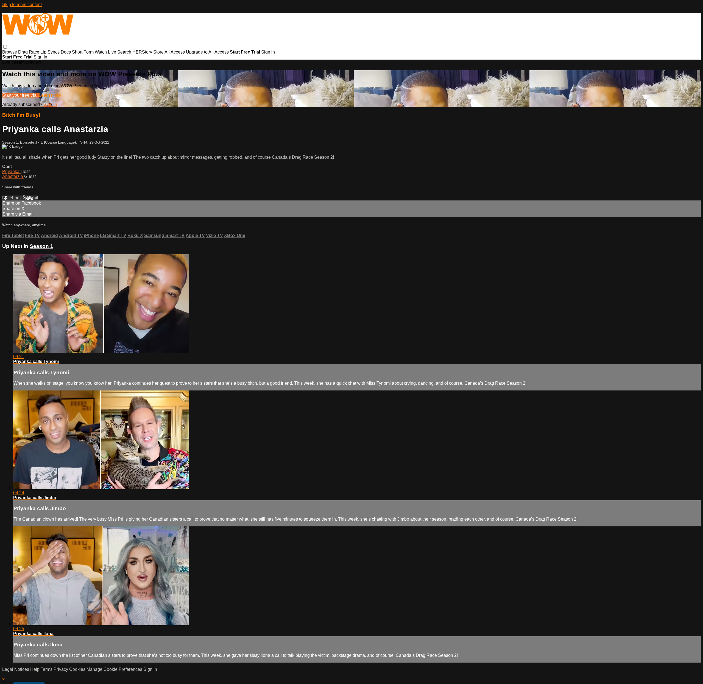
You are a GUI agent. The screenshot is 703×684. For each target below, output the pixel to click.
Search (124, 52)
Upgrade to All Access (207, 52)
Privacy (61, 669)
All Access (174, 52)
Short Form (83, 52)
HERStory (142, 52)
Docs (66, 52)
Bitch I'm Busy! (21, 115)
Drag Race (29, 52)
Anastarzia (13, 176)
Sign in (268, 52)
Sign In (40, 57)
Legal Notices (15, 669)
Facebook (12, 198)
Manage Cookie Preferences (115, 669)
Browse (10, 52)
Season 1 (41, 246)
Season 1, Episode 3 (20, 142)
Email (32, 198)
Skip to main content (22, 4)
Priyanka (11, 171)
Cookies (78, 669)
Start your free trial (20, 95)
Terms (47, 669)
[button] (5, 47)
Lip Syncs (50, 52)
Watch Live (106, 52)
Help (35, 669)
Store (158, 52)
